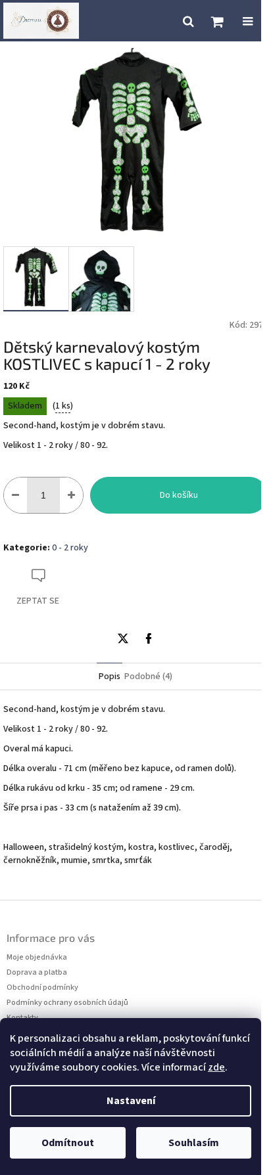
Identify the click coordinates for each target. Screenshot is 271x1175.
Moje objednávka (37, 957)
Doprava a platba (37, 972)
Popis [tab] (109, 676)
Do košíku (179, 495)
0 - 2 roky (70, 547)
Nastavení (131, 1101)
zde (216, 1067)
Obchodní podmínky (42, 987)
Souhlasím (193, 1143)
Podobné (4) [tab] (148, 676)
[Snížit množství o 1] (15, 495)
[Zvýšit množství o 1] (71, 495)
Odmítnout (67, 1143)
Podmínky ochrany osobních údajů (67, 1002)
